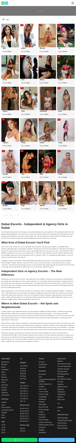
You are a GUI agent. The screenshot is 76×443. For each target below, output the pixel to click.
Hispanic (4, 412)
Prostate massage (63, 369)
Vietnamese (5, 395)
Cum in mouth (43, 391)
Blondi (42, 205)
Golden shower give (45, 422)
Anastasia (43, 111)
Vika (22, 174)
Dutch (3, 372)
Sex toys (60, 381)
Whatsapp (21, 440)
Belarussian (5, 362)
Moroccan (4, 380)
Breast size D (24, 416)
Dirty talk (41, 402)
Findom (41, 412)
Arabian (4, 402)
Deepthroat (42, 399)
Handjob (41, 430)
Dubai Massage (62, 418)
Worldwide (42, 367)
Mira (4, 48)
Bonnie (42, 48)
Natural (22, 428)
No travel (42, 362)
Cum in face (43, 389)
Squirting (60, 384)
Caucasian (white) (7, 410)
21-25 (3, 427)
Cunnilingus (43, 397)
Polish (3, 382)
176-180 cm (24, 398)
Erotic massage (44, 409)
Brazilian (4, 364)
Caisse (60, 79)
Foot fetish (42, 417)
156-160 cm (24, 388)
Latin (3, 415)
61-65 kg (23, 376)
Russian (4, 387)
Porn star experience (64, 366)
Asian (3, 405)
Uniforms (60, 397)
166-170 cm (24, 393)
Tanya (23, 142)
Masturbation (61, 358)
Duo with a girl (43, 407)
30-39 (3, 432)
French (3, 374)
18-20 (3, 425)
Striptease (60, 389)
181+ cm (23, 401)
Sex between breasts (64, 379)
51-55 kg (23, 371)
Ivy (59, 48)
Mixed (3, 417)
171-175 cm (24, 396)
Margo (42, 79)
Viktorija (61, 205)
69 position (42, 374)
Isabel (23, 48)
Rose (60, 111)
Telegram (58, 440)
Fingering (42, 414)
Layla (60, 142)
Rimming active (62, 371)
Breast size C (24, 413)
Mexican (4, 377)
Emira (5, 79)
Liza (22, 79)
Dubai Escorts (62, 423)
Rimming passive (63, 374)
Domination (42, 404)
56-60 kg (23, 373)
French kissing (43, 419)
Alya (22, 205)
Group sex (42, 427)
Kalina (42, 142)
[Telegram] (6, 3)
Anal (40, 377)
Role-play (60, 376)
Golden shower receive (46, 425)
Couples (41, 386)
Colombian (5, 369)
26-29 (3, 430)
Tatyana (5, 142)
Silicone (22, 431)
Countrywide (43, 364)
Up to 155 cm (24, 386)
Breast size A (24, 408)
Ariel (23, 111)
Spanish (4, 390)
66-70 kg (23, 378)
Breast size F (24, 421)
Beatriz (5, 205)
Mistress (60, 361)
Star (58, 410)
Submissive (61, 392)
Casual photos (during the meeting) (47, 380)
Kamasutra (42, 432)
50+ (21, 358)
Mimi (41, 174)
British (3, 367)
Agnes (5, 111)
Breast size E (24, 418)
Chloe (60, 174)
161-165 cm (24, 391)
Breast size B (24, 411)
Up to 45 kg (24, 366)
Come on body (43, 394)
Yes (58, 403)
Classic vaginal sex (45, 384)
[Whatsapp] (3, 3)
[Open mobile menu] (73, 3)
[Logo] (38, 10)
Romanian (4, 385)
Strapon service (62, 387)
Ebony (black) (5, 407)
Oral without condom (64, 364)
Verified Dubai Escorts (64, 420)
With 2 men (61, 399)
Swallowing (61, 394)
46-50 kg (23, 368)
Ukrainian (4, 392)
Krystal (5, 174)
